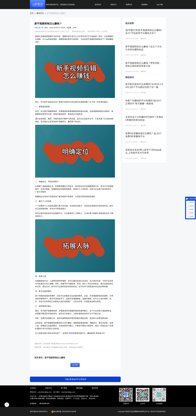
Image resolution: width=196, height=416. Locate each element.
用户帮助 (64, 388)
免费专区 (129, 4)
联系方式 (48, 388)
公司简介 (33, 388)
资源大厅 (113, 4)
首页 (32, 13)
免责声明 (95, 388)
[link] (32, 13)
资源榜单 (144, 4)
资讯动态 (98, 4)
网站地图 (79, 388)
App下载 (160, 4)
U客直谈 (71, 333)
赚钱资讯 (40, 13)
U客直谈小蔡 (39, 28)
